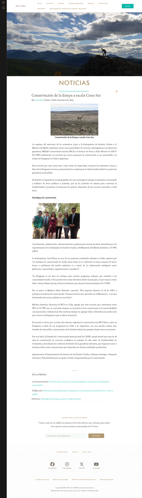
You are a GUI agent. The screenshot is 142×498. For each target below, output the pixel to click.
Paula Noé (39, 100)
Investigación (46, 399)
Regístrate (96, 436)
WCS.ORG (87, 452)
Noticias (49, 3)
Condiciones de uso (42, 479)
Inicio (39, 3)
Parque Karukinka (76, 3)
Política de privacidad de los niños (84, 479)
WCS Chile (21, 6)
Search (86, 91)
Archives (78, 91)
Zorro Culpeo (68, 399)
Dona (127, 6)
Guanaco (57, 399)
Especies (91, 3)
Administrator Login (107, 479)
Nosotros (41, 9)
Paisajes (61, 3)
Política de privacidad (60, 479)
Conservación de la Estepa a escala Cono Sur (66, 95)
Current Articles (66, 91)
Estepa (78, 399)
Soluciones (103, 3)
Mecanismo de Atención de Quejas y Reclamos (68, 9)
